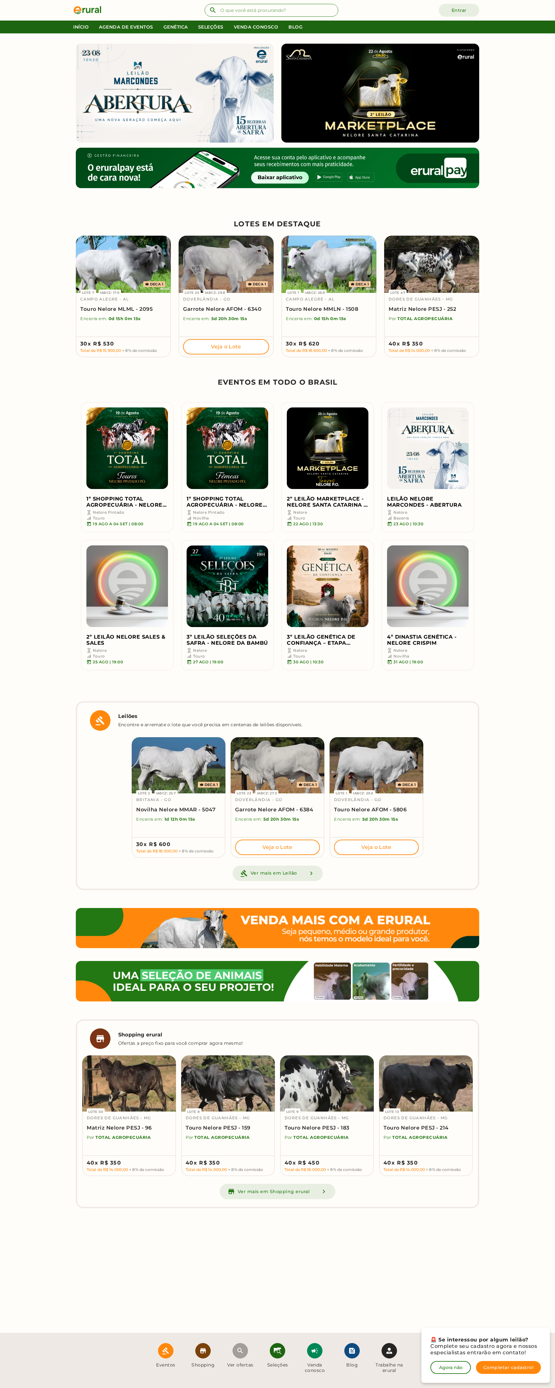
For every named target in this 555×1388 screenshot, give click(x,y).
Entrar (459, 10)
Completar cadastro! (508, 1367)
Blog (295, 27)
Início (81, 27)
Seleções (211, 27)
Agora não (451, 1367)
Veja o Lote (226, 347)
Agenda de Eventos (126, 27)
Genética (175, 27)
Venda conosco (256, 27)
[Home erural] (90, 10)
